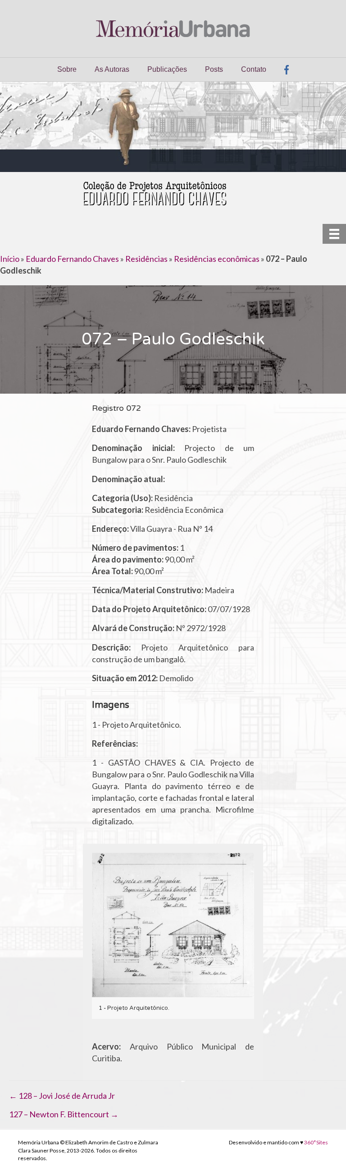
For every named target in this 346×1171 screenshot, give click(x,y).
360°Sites (316, 1142)
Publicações (167, 69)
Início (9, 259)
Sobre (67, 69)
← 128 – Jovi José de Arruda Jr (62, 1096)
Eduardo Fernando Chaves (72, 259)
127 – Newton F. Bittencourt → (63, 1114)
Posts (214, 69)
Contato (253, 69)
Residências (146, 259)
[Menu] (334, 233)
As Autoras (112, 69)
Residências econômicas (217, 259)
